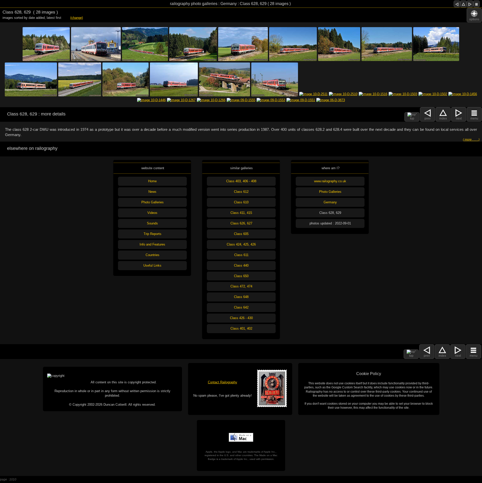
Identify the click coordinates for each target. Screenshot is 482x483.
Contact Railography (222, 382)
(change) (76, 18)
